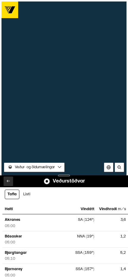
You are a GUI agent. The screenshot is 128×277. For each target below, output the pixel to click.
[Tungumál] (108, 167)
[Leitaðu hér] (119, 167)
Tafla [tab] (12, 194)
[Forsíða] (9, 9)
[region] (64, 138)
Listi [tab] (26, 194)
